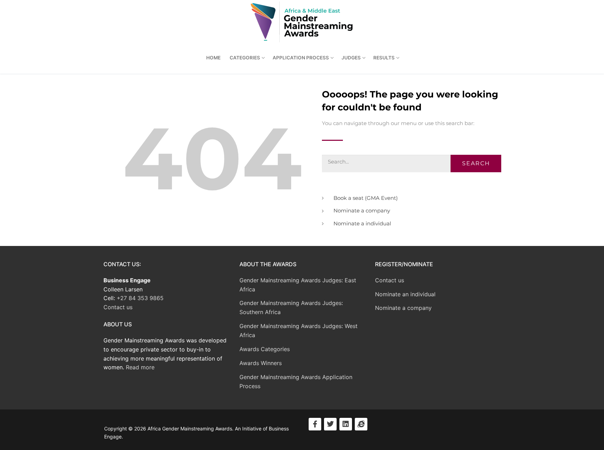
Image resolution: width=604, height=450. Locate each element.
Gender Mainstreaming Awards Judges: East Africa (297, 285)
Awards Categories (264, 349)
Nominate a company (403, 307)
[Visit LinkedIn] (345, 424)
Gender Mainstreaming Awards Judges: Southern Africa (291, 307)
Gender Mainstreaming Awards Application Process (295, 381)
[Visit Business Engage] (361, 424)
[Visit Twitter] (330, 424)
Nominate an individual (405, 294)
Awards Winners (260, 363)
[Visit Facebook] (315, 424)
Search (476, 163)
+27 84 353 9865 (140, 298)
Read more (140, 367)
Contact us (117, 307)
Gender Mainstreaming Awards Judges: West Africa (298, 330)
